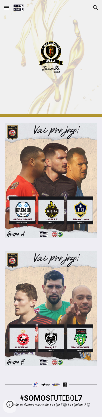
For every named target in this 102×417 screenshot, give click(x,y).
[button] (6, 7)
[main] (51, 400)
